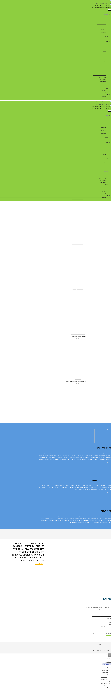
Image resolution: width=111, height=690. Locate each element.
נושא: (110, 624)
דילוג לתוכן (108, 662)
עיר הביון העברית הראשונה (101, 480)
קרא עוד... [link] (39, 563)
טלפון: (109, 622)
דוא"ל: (109, 620)
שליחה (109, 635)
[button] (106, 664)
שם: (110, 618)
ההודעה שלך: (108, 633)
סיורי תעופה (106, 510)
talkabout (102, 644)
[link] (101, 5)
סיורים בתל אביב (104, 447)
